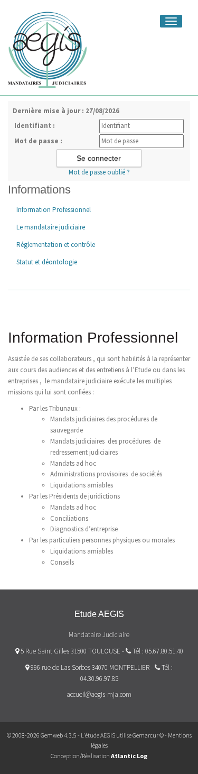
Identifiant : (34, 125)
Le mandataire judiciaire (50, 227)
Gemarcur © (148, 735)
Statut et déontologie (46, 261)
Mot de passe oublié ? (99, 172)
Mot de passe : (38, 140)
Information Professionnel (53, 209)
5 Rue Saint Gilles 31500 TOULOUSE (69, 651)
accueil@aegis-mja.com (99, 694)
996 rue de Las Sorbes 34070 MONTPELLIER (89, 667)
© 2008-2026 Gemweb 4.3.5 (42, 735)
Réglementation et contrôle (55, 244)
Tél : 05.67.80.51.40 (158, 651)
